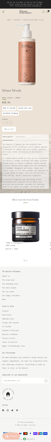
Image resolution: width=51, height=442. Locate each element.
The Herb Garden (9, 288)
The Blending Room (10, 284)
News (4, 299)
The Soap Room (8, 280)
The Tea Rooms (8, 292)
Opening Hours (8, 319)
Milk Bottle (31, 439)
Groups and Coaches (10, 323)
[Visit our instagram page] (7, 410)
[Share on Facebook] (22, 192)
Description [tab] (8, 137)
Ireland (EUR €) (24, 428)
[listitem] (25, 4)
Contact (5, 311)
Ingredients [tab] (20, 137)
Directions (6, 315)
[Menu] (3, 12)
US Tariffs (6, 326)
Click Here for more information (28, 5)
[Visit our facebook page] (3, 410)
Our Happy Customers (11, 295)
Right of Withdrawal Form (13, 346)
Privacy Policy (8, 338)
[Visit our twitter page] (12, 410)
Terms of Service (9, 342)
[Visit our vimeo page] (17, 410)
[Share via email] (29, 192)
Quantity (5, 119)
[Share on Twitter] (25, 192)
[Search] (43, 12)
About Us (6, 276)
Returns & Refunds (10, 334)
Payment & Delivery (10, 330)
